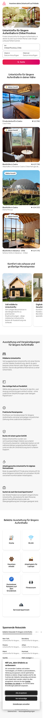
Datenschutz (12, 711)
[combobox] (21, 48)
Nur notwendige (21, 698)
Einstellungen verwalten (21, 704)
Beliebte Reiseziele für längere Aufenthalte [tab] (17, 632)
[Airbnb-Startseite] (4, 3)
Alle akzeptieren (21, 693)
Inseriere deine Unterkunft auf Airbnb (24, 3)
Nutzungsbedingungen (27, 711)
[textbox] (11, 55)
